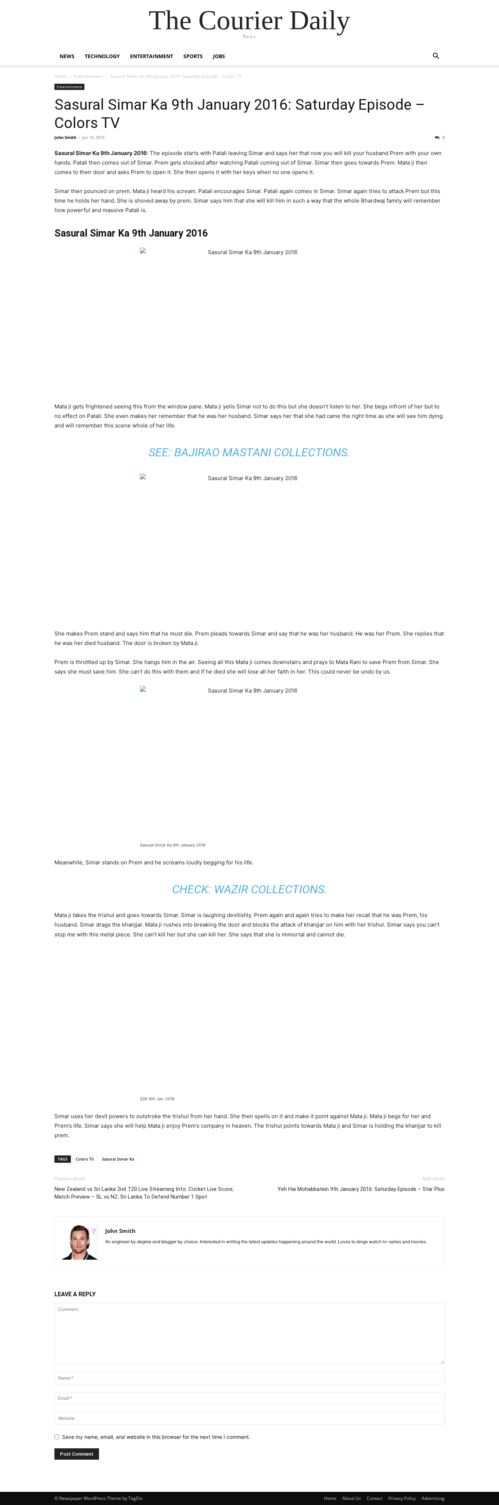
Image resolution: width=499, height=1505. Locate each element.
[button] (436, 56)
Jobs (219, 56)
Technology (102, 56)
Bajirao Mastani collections (260, 452)
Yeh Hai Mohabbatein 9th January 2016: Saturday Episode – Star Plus (361, 1189)
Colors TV (85, 1159)
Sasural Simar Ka (118, 1159)
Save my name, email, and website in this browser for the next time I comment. (156, 1437)
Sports (193, 56)
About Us (351, 1498)
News (67, 56)
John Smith (65, 137)
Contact (374, 1498)
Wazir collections (269, 889)
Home (60, 76)
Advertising (433, 1498)
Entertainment (151, 56)
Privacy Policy (402, 1498)
